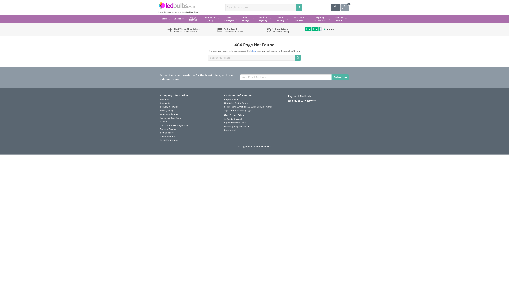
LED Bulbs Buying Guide (236, 103)
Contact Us (165, 103)
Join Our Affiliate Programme (174, 125)
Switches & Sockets (299, 19)
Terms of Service (168, 129)
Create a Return (167, 136)
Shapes (177, 19)
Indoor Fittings (245, 19)
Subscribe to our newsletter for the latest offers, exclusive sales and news (196, 77)
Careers (163, 121)
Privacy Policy (166, 110)
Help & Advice (231, 99)
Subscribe (340, 77)
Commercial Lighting (209, 19)
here (254, 51)
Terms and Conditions (170, 118)
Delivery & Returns (169, 107)
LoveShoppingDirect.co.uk (236, 126)
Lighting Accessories (320, 19)
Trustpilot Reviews (169, 140)
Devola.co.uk (230, 130)
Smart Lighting (193, 19)
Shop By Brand (339, 19)
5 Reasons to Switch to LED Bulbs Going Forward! (248, 107)
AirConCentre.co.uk (233, 119)
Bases (164, 19)
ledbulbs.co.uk (263, 146)
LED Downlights (229, 19)
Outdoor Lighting (263, 19)
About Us (164, 99)
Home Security (280, 19)
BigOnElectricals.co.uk (235, 122)
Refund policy (166, 132)
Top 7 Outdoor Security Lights (238, 110)
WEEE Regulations (169, 114)
